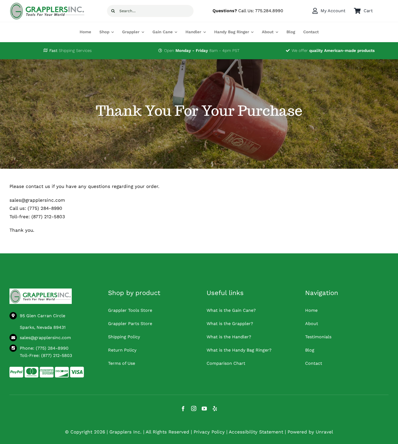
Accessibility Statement (256, 432)
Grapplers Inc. (125, 432)
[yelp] (214, 408)
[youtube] (204, 408)
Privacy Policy (209, 432)
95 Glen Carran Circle (42, 315)
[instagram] (193, 408)
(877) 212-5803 (56, 355)
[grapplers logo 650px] (40, 290)
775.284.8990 (269, 10)
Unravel (324, 432)
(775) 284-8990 (52, 348)
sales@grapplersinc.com (45, 337)
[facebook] (183, 408)
